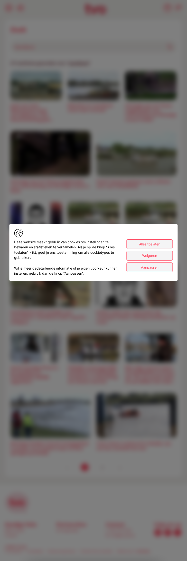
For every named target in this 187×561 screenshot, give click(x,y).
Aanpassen (150, 267)
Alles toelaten (149, 244)
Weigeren (149, 255)
